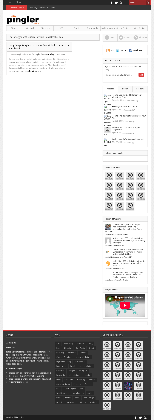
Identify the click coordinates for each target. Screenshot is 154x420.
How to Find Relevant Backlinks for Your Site (129, 117)
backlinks (81, 343)
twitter (68, 397)
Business (72, 352)
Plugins (88, 384)
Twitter (116, 2)
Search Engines (70, 388)
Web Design (139, 28)
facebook (60, 370)
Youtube (121, 2)
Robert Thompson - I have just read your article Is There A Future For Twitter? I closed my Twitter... (128, 274)
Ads (58, 343)
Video (77, 397)
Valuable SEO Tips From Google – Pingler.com (126, 128)
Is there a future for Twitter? (118, 234)
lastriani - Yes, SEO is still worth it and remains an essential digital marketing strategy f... (129, 240)
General (30, 28)
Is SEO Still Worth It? (115, 246)
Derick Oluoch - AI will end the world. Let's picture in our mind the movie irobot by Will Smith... (128, 251)
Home (10, 2)
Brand (91, 348)
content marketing (82, 357)
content (83, 352)
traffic (58, 397)
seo (81, 388)
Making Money (108, 28)
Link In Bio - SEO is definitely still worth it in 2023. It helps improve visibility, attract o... (129, 263)
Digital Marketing (63, 361)
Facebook (111, 2)
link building (74, 375)
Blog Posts (80, 348)
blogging (68, 348)
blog (58, 348)
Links (58, 379)
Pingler (14, 28)
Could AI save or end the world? (119, 257)
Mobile (92, 379)
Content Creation (63, 357)
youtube (93, 402)
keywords (60, 375)
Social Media (92, 28)
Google (77, 28)
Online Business (123, 28)
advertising (68, 343)
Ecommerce (61, 366)
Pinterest (77, 384)
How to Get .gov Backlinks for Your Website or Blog (127, 96)
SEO (61, 28)
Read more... (35, 71)
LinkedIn (86, 375)
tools (90, 393)
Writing (83, 402)
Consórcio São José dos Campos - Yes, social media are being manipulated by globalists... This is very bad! (123, 228)
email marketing (85, 366)
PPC (58, 388)
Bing (90, 343)
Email (72, 366)
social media (78, 393)
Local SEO (69, 379)
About (18, 2)
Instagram (83, 370)
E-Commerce (80, 361)
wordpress (71, 402)
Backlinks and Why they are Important (128, 139)
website (59, 402)
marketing (81, 379)
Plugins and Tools (57, 54)
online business (63, 384)
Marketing (45, 28)
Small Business (62, 393)
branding (60, 352)
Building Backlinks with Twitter (124, 106)
